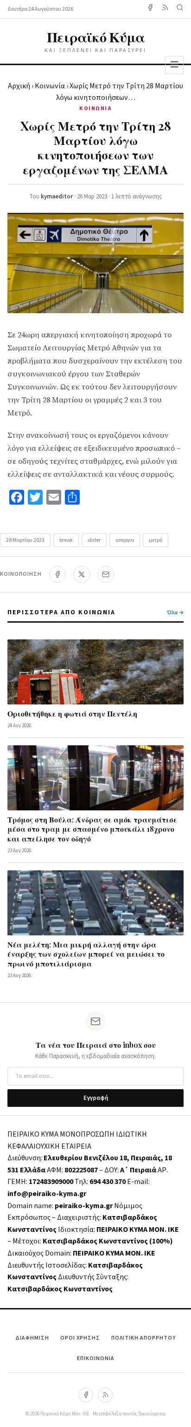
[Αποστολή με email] (105, 574)
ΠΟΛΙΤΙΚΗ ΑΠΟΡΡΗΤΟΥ (143, 1338)
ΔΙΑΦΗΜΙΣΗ (32, 1338)
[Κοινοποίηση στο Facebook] (57, 574)
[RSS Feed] (165, 9)
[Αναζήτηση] (180, 9)
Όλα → (175, 613)
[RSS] (105, 1395)
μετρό (155, 540)
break (66, 540)
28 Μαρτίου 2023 (25, 540)
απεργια (124, 540)
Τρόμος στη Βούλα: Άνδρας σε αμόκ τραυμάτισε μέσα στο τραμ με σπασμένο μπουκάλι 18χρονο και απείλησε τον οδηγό (92, 829)
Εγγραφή (95, 1098)
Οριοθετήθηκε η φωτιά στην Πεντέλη (72, 713)
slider (94, 540)
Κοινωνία (50, 86)
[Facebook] (150, 9)
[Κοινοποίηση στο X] (81, 574)
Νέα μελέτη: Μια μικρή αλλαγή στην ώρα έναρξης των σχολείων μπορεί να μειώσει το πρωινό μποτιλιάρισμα (86, 954)
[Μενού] (174, 65)
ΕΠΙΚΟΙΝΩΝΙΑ (96, 1358)
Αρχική (19, 86)
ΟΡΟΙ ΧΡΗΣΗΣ (80, 1338)
